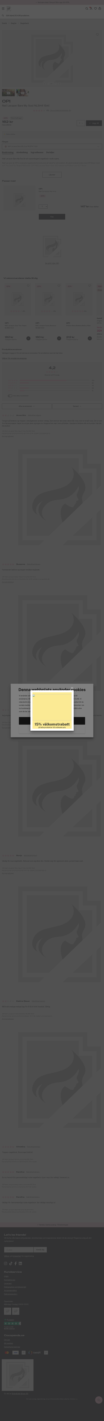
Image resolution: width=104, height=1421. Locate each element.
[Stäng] (72, 688)
